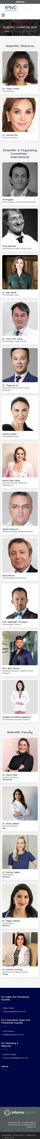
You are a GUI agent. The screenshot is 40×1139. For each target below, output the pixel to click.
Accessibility (6, 1135)
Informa (20, 2)
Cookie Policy (31, 1135)
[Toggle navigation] (3, 15)
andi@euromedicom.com (13, 1035)
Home (6, 31)
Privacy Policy (18, 1135)
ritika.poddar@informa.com (14, 1011)
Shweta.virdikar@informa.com (15, 1058)
